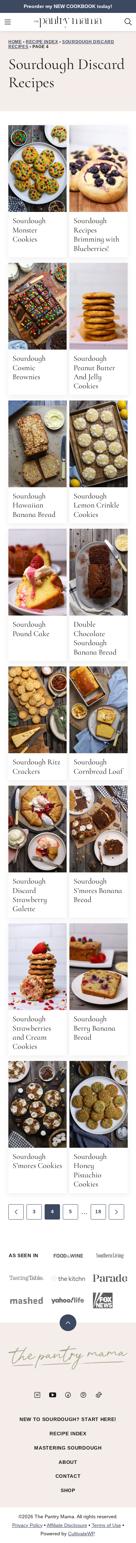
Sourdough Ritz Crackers (36, 766)
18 (98, 1211)
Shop (68, 1490)
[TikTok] (98, 1395)
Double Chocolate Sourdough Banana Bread (95, 638)
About (68, 1462)
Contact (68, 1476)
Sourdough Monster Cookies (29, 230)
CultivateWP (81, 1533)
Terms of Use (106, 1525)
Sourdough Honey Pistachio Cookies (90, 1170)
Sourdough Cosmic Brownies (29, 367)
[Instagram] (37, 1395)
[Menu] (7, 22)
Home (15, 41)
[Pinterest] (83, 1395)
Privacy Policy (27, 1525)
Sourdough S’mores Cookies (37, 1161)
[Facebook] (68, 1395)
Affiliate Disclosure (67, 1525)
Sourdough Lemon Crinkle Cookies (96, 505)
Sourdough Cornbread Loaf (98, 766)
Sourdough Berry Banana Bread (94, 1028)
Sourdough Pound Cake (31, 629)
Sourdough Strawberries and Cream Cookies (32, 1032)
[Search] (128, 22)
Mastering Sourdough (67, 1448)
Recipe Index (42, 41)
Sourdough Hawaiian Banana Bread (34, 505)
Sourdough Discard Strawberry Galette (30, 895)
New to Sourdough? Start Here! (68, 1419)
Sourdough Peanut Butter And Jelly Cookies (94, 372)
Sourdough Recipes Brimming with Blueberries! (96, 234)
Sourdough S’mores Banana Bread (98, 890)
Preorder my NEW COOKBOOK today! (68, 6)
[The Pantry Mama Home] (68, 22)
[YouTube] (52, 1395)
